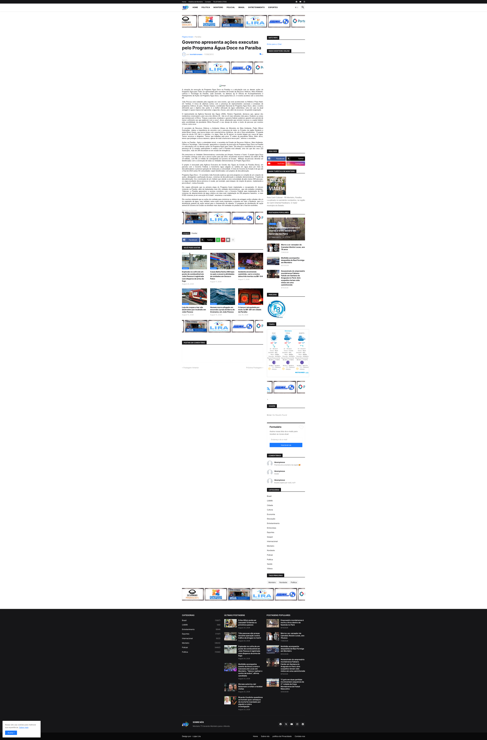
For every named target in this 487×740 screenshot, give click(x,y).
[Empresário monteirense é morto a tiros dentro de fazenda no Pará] (273, 623)
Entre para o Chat (274, 44)
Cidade (270, 505)
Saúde (269, 564)
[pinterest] (303, 724)
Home (184, 2)
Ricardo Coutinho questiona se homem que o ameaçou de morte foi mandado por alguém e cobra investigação (250, 702)
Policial (231, 7)
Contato (208, 2)
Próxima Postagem (254, 368)
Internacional (272, 541)
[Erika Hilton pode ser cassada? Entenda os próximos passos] (230, 623)
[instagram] (304, 2)
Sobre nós (265, 736)
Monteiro (218, 7)
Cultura (270, 510)
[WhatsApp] (218, 240)
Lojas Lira (197, 736)
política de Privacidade (282, 736)
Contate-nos (300, 736)
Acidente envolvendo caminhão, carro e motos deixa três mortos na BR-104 (250, 274)
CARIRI (270, 501)
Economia (271, 514)
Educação (271, 519)
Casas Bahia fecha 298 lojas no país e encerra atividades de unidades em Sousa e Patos (222, 275)
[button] (296, 7)
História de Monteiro (195, 2)
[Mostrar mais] (233, 240)
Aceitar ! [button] (11, 733)
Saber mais (23, 727)
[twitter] (286, 724)
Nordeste (271, 550)
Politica (206, 7)
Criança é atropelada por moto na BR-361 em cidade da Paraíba (249, 309)
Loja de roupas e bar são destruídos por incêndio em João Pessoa (194, 309)
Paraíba (198, 37)
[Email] (228, 240)
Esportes (273, 7)
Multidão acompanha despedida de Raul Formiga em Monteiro (292, 260)
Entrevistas (271, 528)
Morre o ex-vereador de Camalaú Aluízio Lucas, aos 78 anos (293, 247)
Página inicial (187, 37)
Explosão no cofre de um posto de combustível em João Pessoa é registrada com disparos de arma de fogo (193, 276)
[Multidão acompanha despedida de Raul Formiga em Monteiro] (273, 261)
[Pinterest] (223, 240)
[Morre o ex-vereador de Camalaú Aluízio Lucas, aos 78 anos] (273, 248)
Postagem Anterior (191, 368)
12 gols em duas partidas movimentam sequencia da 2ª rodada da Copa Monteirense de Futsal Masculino (292, 684)
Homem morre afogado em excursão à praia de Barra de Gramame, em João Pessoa (222, 309)
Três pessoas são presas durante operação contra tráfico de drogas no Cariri (249, 635)
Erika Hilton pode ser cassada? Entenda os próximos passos (247, 622)
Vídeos (270, 568)
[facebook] (296, 2)
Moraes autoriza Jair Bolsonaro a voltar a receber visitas (250, 686)
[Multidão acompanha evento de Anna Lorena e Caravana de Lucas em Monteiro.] (230, 667)
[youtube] (300, 2)
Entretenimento (256, 7)
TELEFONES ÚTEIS (220, 2)
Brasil (241, 7)
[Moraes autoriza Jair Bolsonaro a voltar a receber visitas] (230, 687)
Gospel (270, 537)
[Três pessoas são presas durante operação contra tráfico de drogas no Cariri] (230, 636)
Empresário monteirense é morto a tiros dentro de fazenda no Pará (292, 622)
